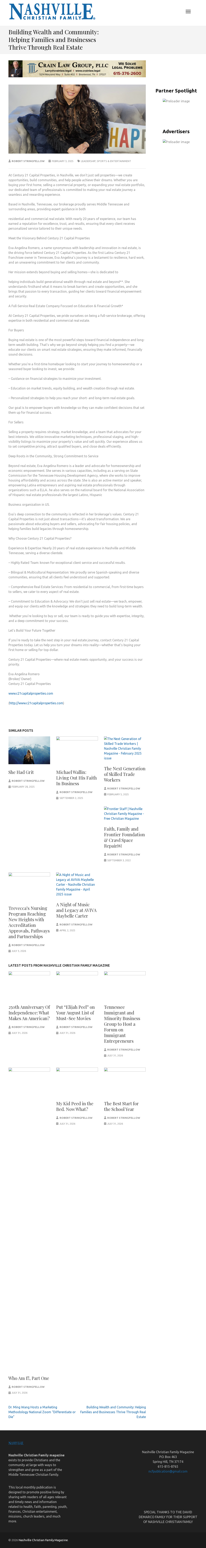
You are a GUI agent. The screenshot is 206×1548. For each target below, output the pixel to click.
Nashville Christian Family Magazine (43, 1540)
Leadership (88, 161)
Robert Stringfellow (28, 161)
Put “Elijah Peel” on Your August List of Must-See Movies (75, 1012)
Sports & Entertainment (114, 161)
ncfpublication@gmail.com (167, 1471)
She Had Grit (21, 772)
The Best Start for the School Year (121, 1106)
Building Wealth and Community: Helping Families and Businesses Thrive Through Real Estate (113, 1412)
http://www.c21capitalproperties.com (36, 703)
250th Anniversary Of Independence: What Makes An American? (29, 1012)
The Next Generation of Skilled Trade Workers (124, 774)
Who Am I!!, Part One (28, 1378)
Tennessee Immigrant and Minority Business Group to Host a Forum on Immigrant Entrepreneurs (122, 1024)
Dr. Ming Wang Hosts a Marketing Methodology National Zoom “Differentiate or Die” (42, 1412)
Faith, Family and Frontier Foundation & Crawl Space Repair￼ (124, 837)
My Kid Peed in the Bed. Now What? (74, 1106)
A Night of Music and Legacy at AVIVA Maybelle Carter (76, 910)
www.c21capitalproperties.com (30, 693)
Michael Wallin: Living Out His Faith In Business (76, 777)
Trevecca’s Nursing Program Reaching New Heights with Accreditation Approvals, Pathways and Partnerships (29, 922)
